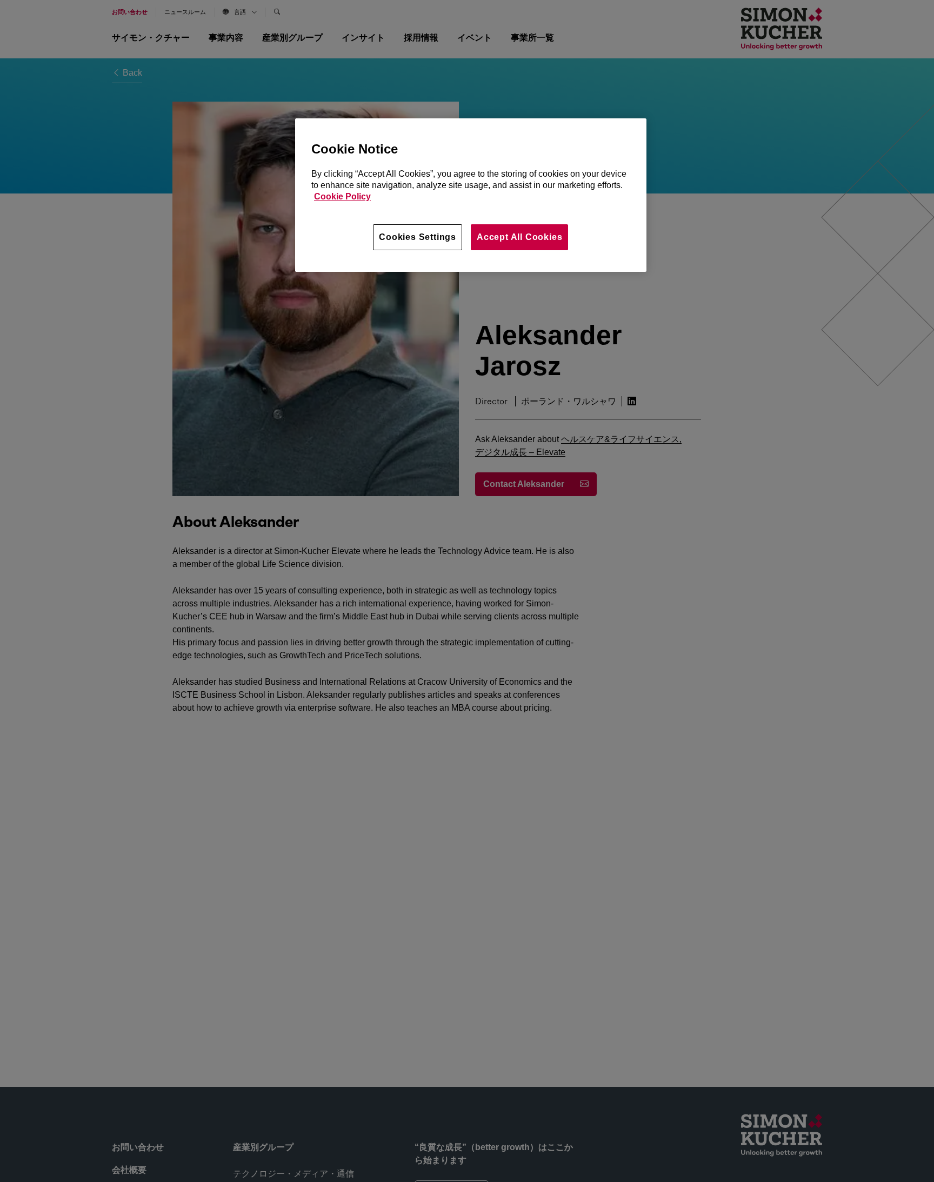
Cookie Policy (342, 196)
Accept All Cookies (519, 237)
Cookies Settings (417, 237)
